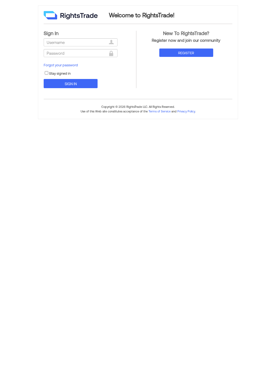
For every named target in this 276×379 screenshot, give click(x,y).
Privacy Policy (186, 111)
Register (186, 53)
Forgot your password (61, 65)
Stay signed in (60, 73)
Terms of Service (160, 111)
